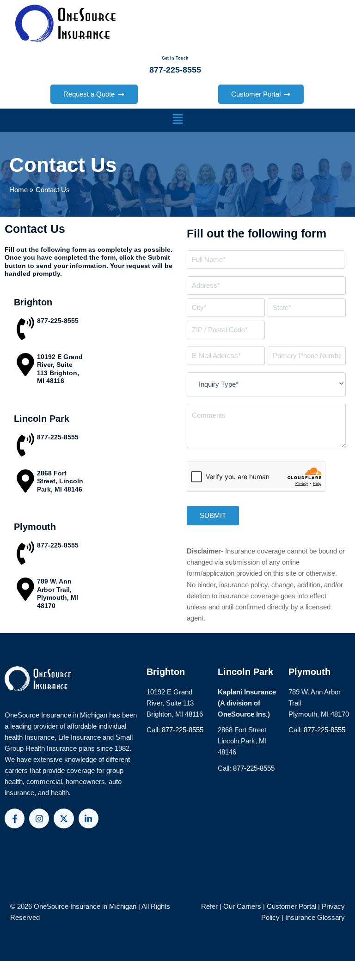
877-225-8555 (58, 320)
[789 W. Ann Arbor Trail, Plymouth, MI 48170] (25, 591)
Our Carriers (243, 906)
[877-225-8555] (25, 330)
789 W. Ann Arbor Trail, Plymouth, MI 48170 (57, 593)
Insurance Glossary (315, 917)
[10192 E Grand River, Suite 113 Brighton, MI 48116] (25, 366)
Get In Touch (175, 58)
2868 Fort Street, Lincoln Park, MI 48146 (60, 481)
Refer (209, 906)
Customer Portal (291, 906)
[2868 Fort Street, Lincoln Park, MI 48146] (25, 482)
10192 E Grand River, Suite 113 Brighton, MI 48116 (60, 369)
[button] (177, 120)
